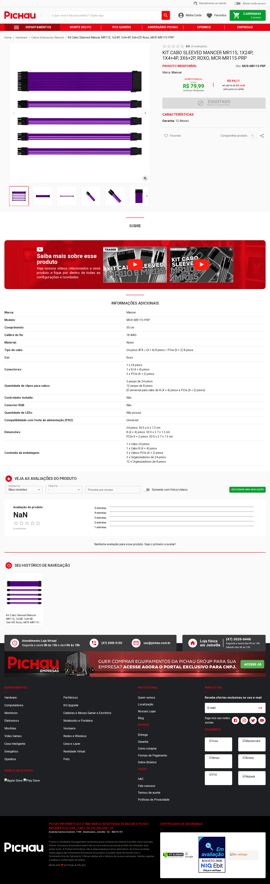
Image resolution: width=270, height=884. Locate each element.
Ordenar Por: (14, 486)
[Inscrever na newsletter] (260, 708)
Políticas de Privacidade (153, 799)
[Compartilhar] (262, 135)
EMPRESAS (245, 27)
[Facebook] (234, 720)
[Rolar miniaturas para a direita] (147, 196)
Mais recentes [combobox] (17, 489)
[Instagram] (243, 720)
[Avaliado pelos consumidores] (212, 855)
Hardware (10, 697)
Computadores (13, 705)
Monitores (11, 713)
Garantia (143, 741)
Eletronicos (11, 720)
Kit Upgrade (70, 705)
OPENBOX (204, 27)
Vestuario (69, 728)
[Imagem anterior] (14, 113)
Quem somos (146, 697)
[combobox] (109, 15)
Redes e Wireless (75, 736)
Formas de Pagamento (152, 755)
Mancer (177, 72)
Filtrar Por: (53, 486)
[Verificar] (173, 857)
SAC (140, 779)
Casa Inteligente (14, 743)
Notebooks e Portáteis (78, 720)
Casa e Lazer (71, 743)
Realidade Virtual (74, 751)
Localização (145, 704)
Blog (141, 718)
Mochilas (10, 728)
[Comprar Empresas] (135, 664)
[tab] (19, 196)
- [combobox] (48, 489)
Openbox (10, 759)
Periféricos (70, 697)
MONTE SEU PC (80, 27)
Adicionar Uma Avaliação (247, 489)
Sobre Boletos (147, 762)
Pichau (70, 865)
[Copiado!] (253, 136)
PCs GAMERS (121, 27)
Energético (11, 751)
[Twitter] (252, 720)
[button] (166, 136)
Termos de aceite (149, 792)
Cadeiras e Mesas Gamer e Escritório (87, 713)
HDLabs (81, 865)
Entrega (143, 735)
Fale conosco (146, 786)
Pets (66, 759)
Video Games (13, 736)
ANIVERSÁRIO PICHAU (163, 27)
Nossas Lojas (147, 711)
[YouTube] (261, 720)
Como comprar (147, 748)
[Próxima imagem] (145, 113)
